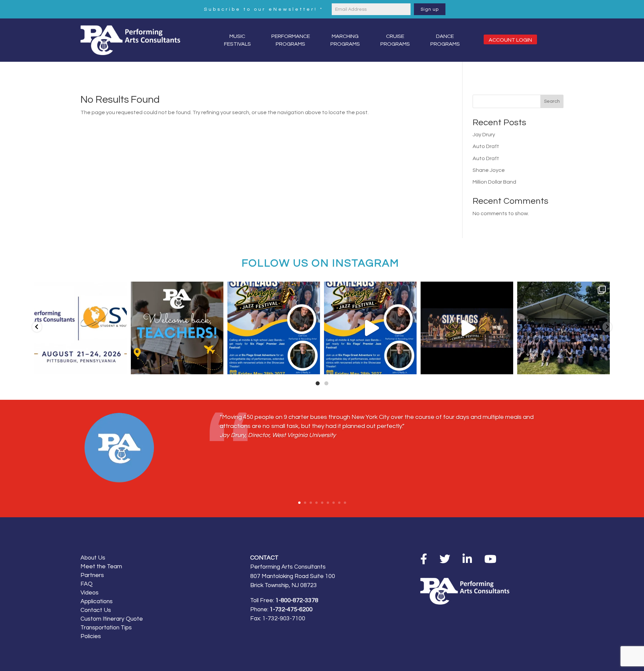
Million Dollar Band (494, 182)
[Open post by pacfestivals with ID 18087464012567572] (370, 328)
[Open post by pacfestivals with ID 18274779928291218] (177, 328)
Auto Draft (486, 146)
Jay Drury (484, 134)
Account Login (510, 40)
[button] (37, 327)
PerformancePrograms (290, 40)
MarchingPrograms (345, 40)
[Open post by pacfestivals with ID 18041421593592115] (563, 328)
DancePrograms (445, 40)
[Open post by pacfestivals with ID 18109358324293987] (273, 328)
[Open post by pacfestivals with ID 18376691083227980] (80, 328)
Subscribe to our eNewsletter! (263, 9)
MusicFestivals (237, 40)
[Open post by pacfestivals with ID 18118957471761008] (467, 328)
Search (552, 101)
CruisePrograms (395, 40)
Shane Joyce (489, 170)
